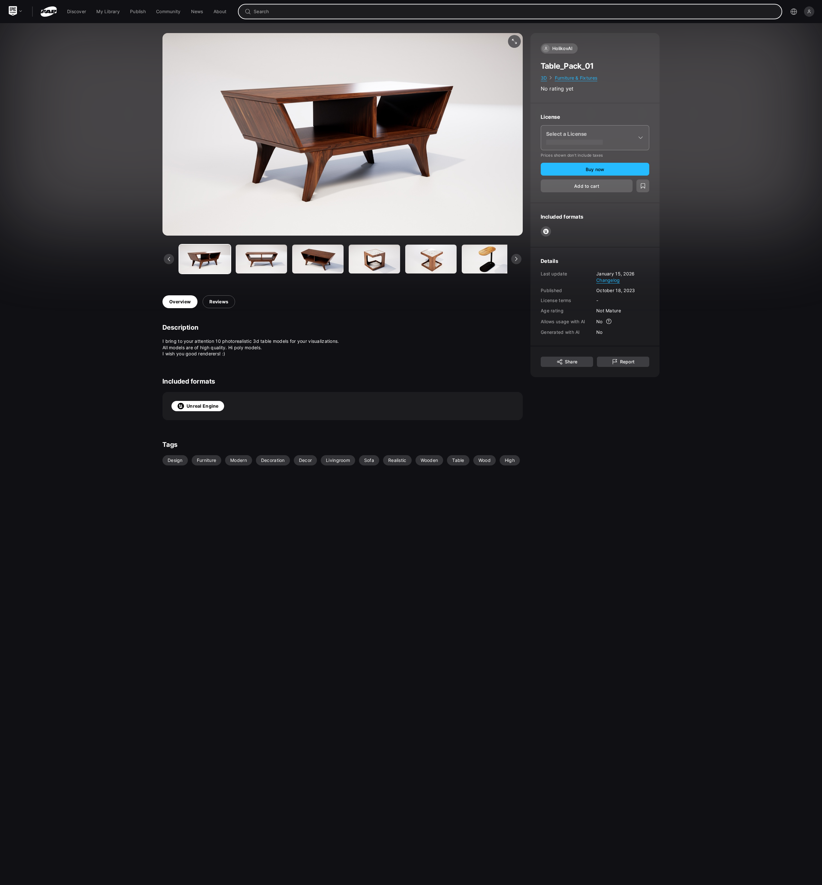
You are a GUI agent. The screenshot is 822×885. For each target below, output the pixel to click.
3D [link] (544, 78)
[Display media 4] (431, 259)
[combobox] (514, 11)
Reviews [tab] (218, 301)
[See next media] (516, 259)
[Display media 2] (318, 259)
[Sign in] (809, 11)
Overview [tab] (180, 301)
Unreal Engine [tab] (203, 406)
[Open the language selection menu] (794, 11)
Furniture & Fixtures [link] (576, 78)
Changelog (608, 280)
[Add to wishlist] (642, 186)
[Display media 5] (487, 259)
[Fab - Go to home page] (48, 11)
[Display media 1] (261, 259)
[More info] (609, 321)
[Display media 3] (374, 259)
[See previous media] (169, 259)
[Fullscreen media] (514, 41)
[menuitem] (76, 11)
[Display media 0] (205, 259)
